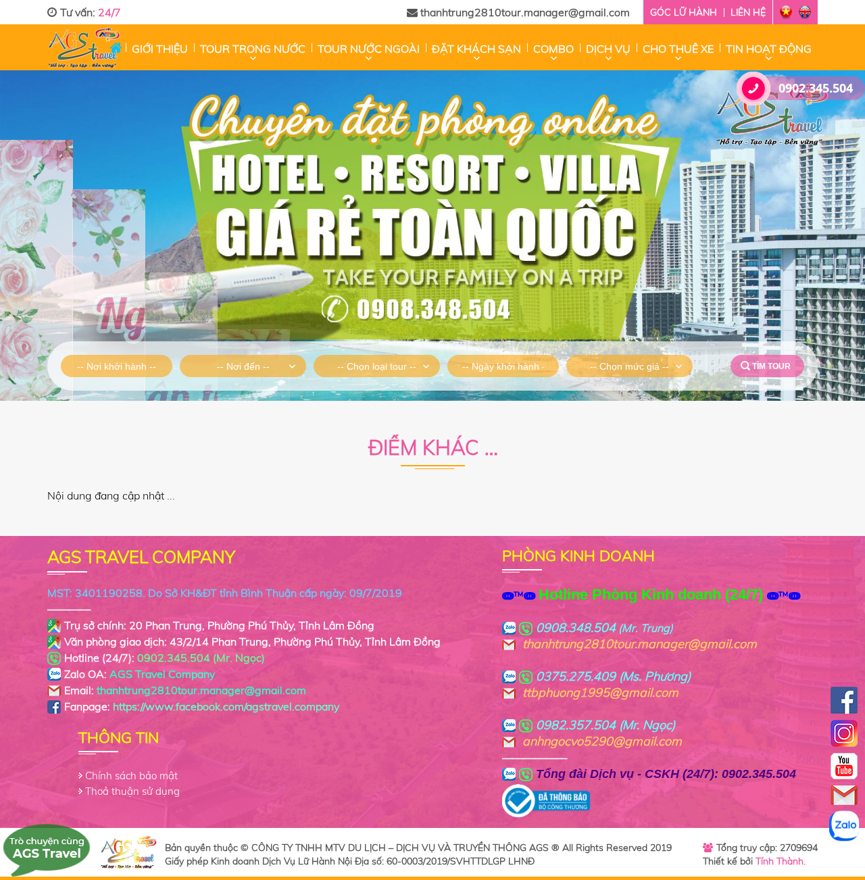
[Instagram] (844, 733)
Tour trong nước (252, 48)
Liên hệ (748, 12)
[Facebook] (844, 700)
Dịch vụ (608, 48)
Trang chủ (115, 47)
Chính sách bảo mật (131, 775)
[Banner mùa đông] (432, 235)
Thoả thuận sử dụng (132, 791)
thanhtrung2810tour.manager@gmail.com (525, 12)
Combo (553, 48)
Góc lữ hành (683, 12)
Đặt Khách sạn (476, 48)
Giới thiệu (160, 48)
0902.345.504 (815, 88)
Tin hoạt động (769, 48)
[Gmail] (844, 795)
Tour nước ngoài (369, 48)
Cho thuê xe (678, 48)
